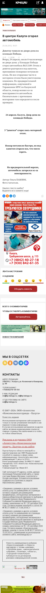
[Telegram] (14, 195)
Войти (42, 2)
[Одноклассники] (7, 195)
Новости (6, 20)
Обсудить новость (23, 289)
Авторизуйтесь (23, 317)
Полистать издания (10, 417)
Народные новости (20, 20)
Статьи (33, 20)
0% (5, 280)
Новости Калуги (9, 30)
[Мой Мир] (10, 195)
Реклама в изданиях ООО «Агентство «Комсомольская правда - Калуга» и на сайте (19, 443)
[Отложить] (19, 57)
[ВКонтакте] (3, 195)
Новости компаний (13, 337)
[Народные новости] (37, 2)
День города (18, 25)
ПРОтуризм (30, 25)
